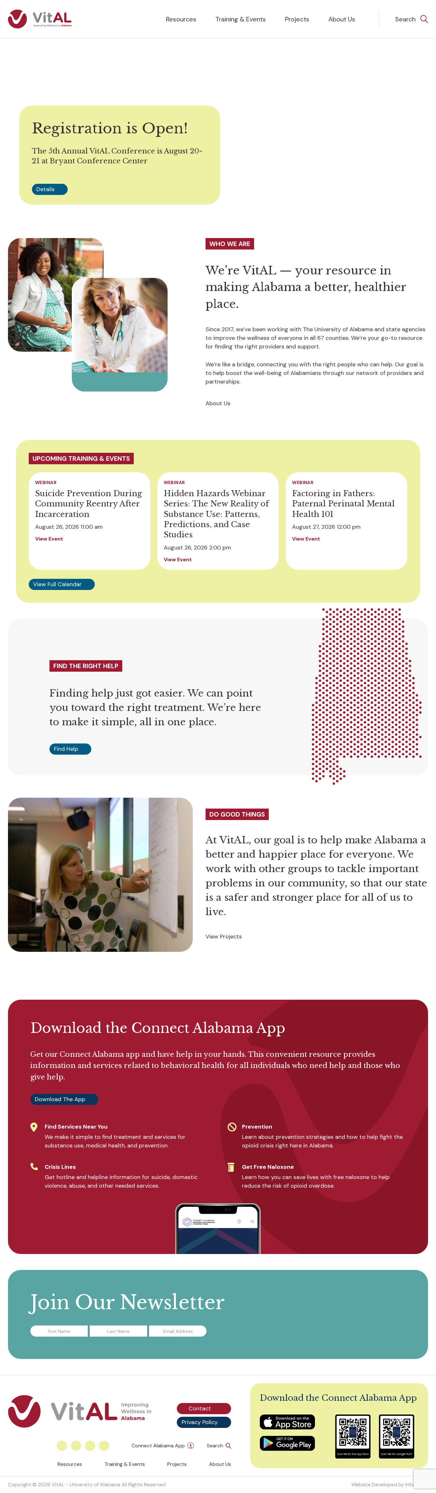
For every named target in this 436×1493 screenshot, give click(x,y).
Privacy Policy (200, 1422)
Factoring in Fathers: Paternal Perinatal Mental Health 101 (343, 504)
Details (45, 189)
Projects (297, 19)
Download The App (60, 1099)
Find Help (66, 749)
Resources (181, 19)
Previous (188, 190)
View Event (49, 538)
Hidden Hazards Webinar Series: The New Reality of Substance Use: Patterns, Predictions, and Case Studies (216, 514)
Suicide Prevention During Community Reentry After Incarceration (88, 504)
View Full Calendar (57, 584)
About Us (341, 19)
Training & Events (240, 19)
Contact (200, 1408)
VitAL (58, 1484)
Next (201, 190)
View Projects (224, 936)
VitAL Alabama (39, 19)
